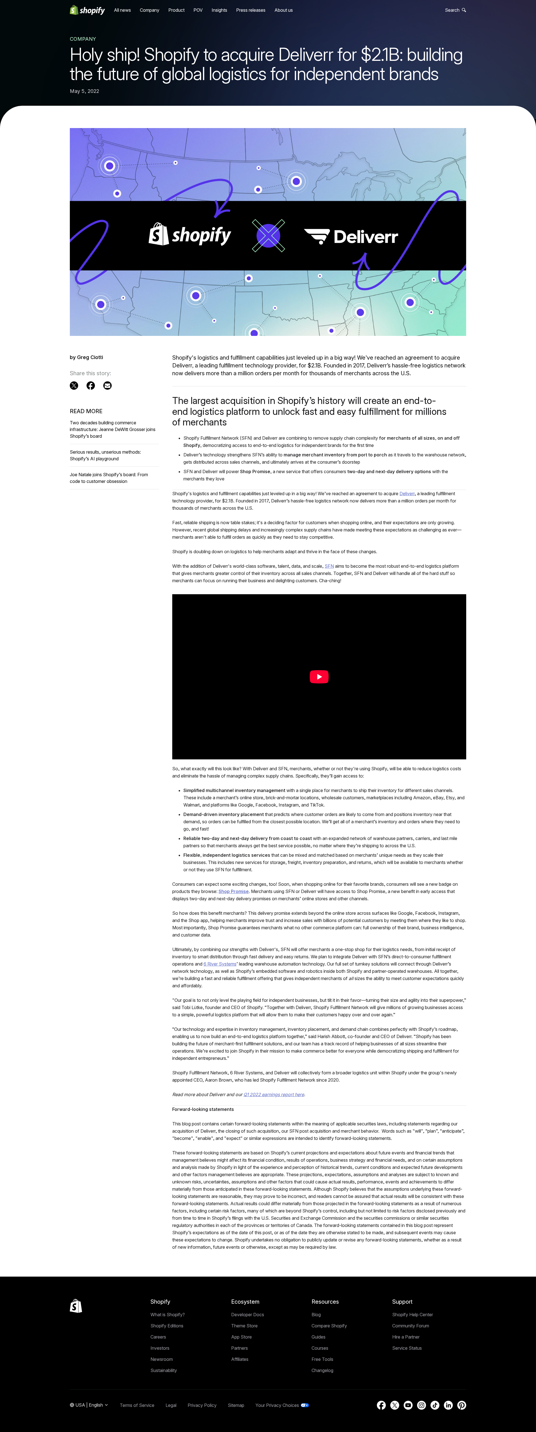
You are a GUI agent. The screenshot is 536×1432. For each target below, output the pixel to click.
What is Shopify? (167, 1314)
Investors (159, 1348)
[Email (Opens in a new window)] (107, 385)
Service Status (407, 1348)
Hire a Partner (406, 1337)
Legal (171, 1405)
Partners (239, 1348)
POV (198, 10)
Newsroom (161, 1359)
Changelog (322, 1370)
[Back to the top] (76, 1306)
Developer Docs (247, 1314)
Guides (319, 1337)
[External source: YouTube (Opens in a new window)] (408, 1405)
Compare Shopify (329, 1325)
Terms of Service (137, 1405)
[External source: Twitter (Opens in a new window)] (74, 385)
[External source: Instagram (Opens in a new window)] (421, 1405)
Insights (219, 10)
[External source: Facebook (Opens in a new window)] (91, 385)
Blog (316, 1314)
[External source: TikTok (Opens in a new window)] (434, 1405)
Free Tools (322, 1359)
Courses (320, 1348)
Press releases (250, 10)
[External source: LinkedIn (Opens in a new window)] (448, 1405)
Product (176, 10)
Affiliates (239, 1359)
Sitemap (236, 1405)
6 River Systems (220, 964)
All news (122, 10)
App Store (241, 1337)
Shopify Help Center (412, 1314)
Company (149, 10)
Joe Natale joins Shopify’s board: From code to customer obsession (109, 478)
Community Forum (410, 1325)
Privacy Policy (202, 1405)
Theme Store (244, 1325)
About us (283, 10)
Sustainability (163, 1370)
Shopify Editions (166, 1325)
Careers (158, 1337)
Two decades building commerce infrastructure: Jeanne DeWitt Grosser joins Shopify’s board (112, 429)
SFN (329, 566)
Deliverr (407, 493)
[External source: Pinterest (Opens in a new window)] (461, 1405)
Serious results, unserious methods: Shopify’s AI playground (105, 455)
